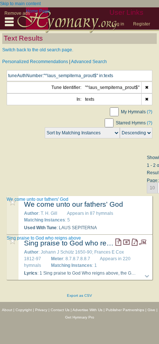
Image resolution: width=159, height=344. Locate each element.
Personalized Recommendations (35, 61)
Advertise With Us (87, 310)
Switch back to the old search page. (37, 49)
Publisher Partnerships (125, 310)
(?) (149, 111)
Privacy (41, 310)
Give (151, 310)
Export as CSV (79, 295)
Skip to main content (20, 3)
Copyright (24, 310)
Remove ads (17, 13)
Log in (118, 24)
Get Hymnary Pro (79, 317)
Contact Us (60, 310)
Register (141, 24)
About (7, 310)
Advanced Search (89, 61)
